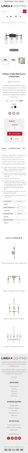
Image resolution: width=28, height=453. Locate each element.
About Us (14, 388)
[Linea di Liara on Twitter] (12, 438)
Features (4, 148)
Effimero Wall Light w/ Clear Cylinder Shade (14, 263)
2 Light (11, 101)
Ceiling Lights (14, 410)
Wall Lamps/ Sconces (14, 413)
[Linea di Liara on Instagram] (19, 438)
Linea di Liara (11, 447)
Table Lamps (14, 415)
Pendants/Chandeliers (14, 408)
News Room (14, 391)
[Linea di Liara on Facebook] (8, 438)
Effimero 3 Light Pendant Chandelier (14, 319)
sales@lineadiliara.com (14, 434)
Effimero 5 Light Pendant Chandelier (14, 346)
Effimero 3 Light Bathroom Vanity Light (14, 291)
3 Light (16, 101)
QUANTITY (15, 124)
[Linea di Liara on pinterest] (15, 438)
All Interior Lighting (14, 405)
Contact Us (14, 393)
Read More (14, 377)
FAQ (24, 148)
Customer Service (14, 386)
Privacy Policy (14, 396)
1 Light (6, 101)
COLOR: (14, 104)
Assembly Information (14, 148)
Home (3, 22)
